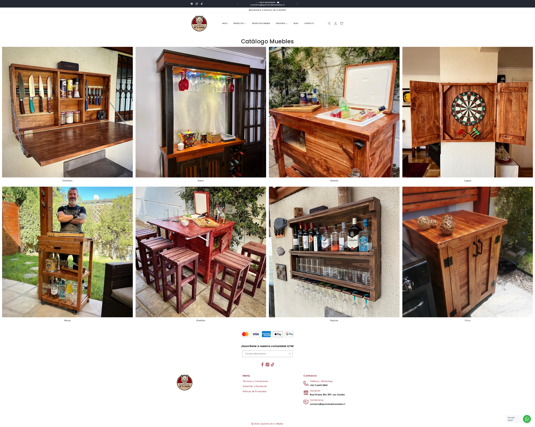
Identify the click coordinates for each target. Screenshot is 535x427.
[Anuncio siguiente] (297, 3)
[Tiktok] (272, 364)
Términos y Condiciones (255, 381)
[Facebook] (262, 364)
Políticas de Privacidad (254, 391)
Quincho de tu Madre (272, 423)
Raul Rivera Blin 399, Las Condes (327, 394)
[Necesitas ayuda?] (527, 419)
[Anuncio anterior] (238, 3)
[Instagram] (267, 364)
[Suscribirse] (289, 353)
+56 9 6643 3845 (319, 385)
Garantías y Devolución (255, 386)
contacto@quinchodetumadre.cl (327, 404)
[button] (329, 23)
